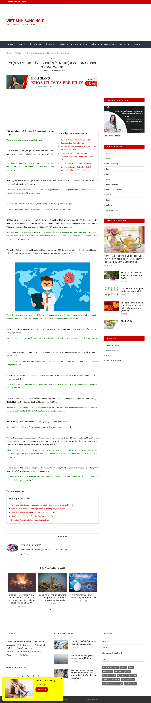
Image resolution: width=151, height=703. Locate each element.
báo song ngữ (128, 680)
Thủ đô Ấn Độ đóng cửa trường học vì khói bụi (82, 657)
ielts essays (107, 672)
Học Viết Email (112, 135)
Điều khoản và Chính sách (112, 653)
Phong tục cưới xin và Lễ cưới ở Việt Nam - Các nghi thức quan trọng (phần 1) (132, 306)
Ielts (131, 668)
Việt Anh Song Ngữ (31, 545)
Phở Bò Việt (126, 321)
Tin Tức (20, 44)
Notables (109, 153)
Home (10, 44)
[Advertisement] (99, 22)
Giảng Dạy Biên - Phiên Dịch (103, 44)
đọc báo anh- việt (110, 668)
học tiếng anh (109, 676)
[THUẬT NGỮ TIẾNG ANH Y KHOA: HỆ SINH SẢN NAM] (111, 276)
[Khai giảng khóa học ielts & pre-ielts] (52, 76)
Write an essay (112, 210)
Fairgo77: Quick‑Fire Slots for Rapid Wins (77, 163)
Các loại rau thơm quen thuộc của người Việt (132, 289)
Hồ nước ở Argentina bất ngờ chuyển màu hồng (30, 520)
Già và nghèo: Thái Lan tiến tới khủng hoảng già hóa (32, 516)
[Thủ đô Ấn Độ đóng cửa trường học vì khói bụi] (61, 659)
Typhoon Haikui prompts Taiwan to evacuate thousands (56, 2)
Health (108, 179)
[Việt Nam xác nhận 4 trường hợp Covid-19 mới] (83, 582)
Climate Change (112, 164)
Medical (109, 158)
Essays (123, 668)
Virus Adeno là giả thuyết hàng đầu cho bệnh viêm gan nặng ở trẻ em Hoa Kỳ (42, 505)
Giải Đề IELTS (66, 44)
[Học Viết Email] (124, 119)
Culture (109, 205)
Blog (136, 44)
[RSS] (38, 676)
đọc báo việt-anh (122, 672)
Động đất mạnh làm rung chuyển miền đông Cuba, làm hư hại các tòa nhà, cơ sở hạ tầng (83, 674)
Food (108, 200)
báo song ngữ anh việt (112, 684)
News (108, 356)
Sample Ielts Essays (113, 361)
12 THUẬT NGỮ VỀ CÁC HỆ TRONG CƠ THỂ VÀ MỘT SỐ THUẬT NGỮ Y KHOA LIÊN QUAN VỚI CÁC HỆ (123, 259)
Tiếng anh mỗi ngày (111, 680)
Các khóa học (35, 44)
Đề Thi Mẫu (50, 44)
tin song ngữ (130, 684)
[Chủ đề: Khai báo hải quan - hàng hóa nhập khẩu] (61, 644)
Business (109, 174)
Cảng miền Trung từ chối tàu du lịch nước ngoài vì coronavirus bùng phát (52, 597)
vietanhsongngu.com (75, 699)
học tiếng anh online (127, 676)
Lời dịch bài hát (112, 350)
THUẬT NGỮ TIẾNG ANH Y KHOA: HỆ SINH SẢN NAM (132, 275)
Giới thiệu (105, 641)
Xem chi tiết (41, 689)
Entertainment (112, 184)
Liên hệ (105, 647)
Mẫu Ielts (124, 44)
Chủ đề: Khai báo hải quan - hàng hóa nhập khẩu (83, 642)
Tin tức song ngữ (112, 345)
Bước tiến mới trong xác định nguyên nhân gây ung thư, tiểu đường (38, 509)
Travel (108, 195)
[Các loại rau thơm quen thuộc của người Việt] (111, 292)
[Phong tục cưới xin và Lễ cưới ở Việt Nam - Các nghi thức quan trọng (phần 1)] (111, 306)
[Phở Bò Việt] (111, 324)
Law (108, 169)
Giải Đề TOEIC (81, 44)
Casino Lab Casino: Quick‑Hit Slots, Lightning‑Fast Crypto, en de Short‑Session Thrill (77, 156)
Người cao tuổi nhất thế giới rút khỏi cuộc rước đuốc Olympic (35, 512)
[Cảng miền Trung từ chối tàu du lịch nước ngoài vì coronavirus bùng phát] (52, 582)
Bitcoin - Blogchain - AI (115, 189)
